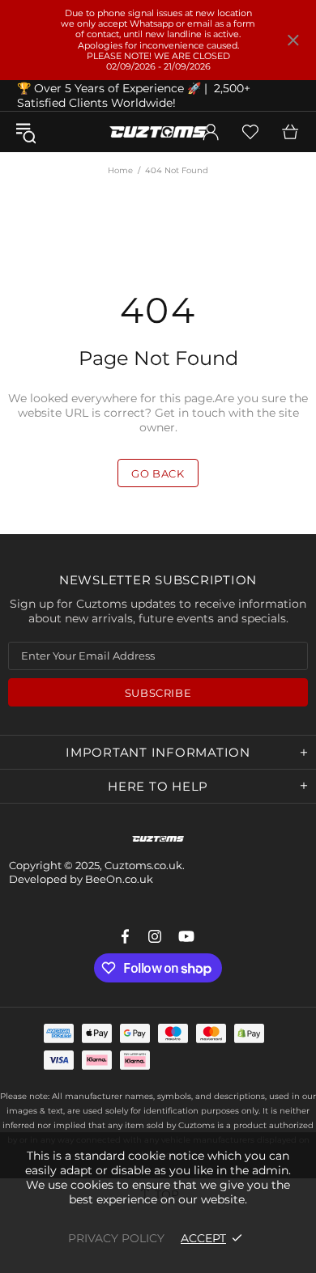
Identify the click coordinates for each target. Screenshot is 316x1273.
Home (120, 170)
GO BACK (158, 473)
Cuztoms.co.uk (158, 132)
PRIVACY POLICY (116, 1238)
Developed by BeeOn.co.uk (81, 878)
